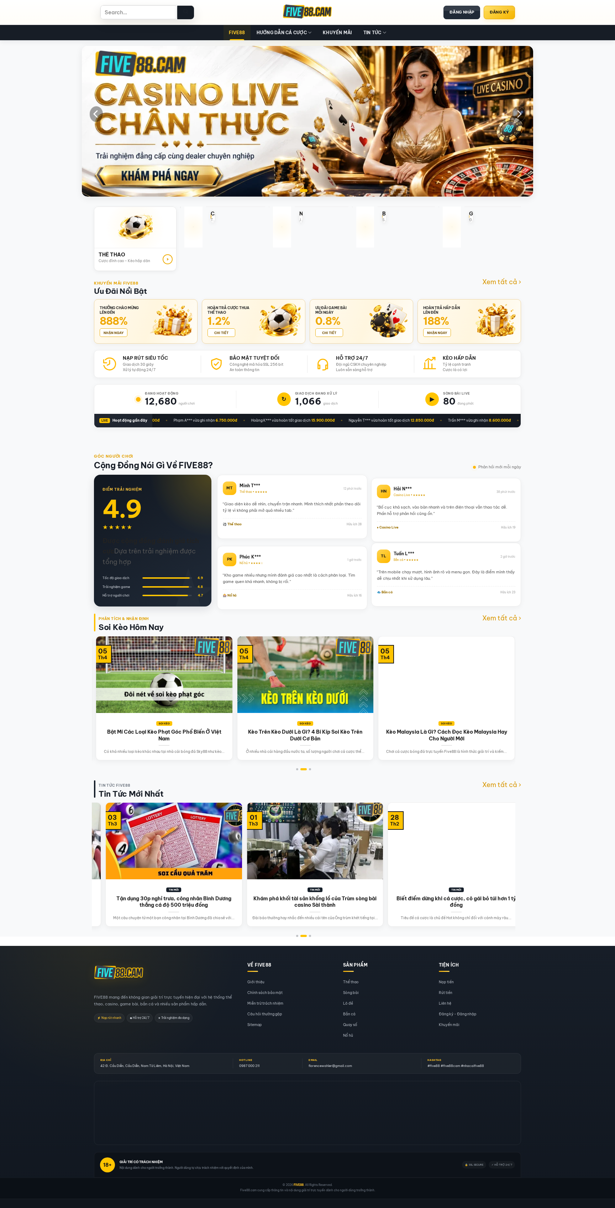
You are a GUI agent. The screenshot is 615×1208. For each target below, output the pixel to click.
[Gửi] (185, 12)
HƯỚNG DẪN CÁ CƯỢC (282, 32)
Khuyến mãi (449, 1024)
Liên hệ (445, 1003)
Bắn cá (349, 1014)
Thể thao (350, 982)
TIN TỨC (372, 32)
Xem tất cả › (501, 282)
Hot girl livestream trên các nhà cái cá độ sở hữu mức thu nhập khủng (455, 901)
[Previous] (96, 114)
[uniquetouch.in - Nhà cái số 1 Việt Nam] (307, 12)
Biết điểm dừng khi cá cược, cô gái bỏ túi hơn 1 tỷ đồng (313, 901)
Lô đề (348, 1003)
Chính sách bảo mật (265, 992)
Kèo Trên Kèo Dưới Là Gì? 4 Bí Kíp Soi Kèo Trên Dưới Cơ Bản (119, 735)
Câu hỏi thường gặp (264, 1014)
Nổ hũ (348, 1035)
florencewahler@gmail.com (330, 1066)
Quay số (350, 1024)
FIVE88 (237, 32)
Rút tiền (445, 992)
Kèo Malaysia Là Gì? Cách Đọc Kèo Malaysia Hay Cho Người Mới (259, 735)
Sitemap (254, 1024)
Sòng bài (351, 992)
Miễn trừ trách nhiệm (265, 1003)
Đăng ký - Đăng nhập (458, 1014)
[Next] (518, 114)
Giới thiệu (255, 982)
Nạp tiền (446, 982)
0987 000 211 (249, 1066)
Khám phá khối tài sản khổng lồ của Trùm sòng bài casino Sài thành (172, 901)
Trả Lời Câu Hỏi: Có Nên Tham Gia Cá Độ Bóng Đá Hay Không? (401, 735)
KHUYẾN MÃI (337, 32)
